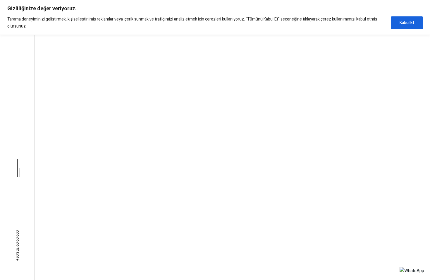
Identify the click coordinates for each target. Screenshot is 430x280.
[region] (215, 17)
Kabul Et (407, 23)
